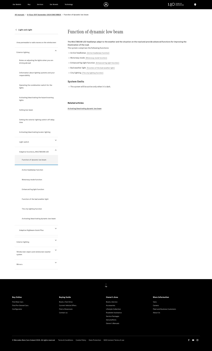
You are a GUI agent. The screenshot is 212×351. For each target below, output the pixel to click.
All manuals (19, 15)
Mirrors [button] (19, 264)
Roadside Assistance (114, 312)
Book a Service (111, 302)
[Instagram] (197, 340)
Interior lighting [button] (23, 242)
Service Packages (112, 316)
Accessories (110, 305)
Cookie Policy (81, 340)
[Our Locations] (195, 4)
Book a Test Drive (66, 302)
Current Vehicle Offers (67, 305)
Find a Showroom (66, 309)
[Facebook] (188, 340)
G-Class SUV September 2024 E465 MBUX (44, 15)
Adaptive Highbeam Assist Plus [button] (31, 230)
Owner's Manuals (112, 323)
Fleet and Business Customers (164, 309)
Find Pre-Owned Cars (20, 305)
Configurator (17, 309)
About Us (156, 312)
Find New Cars (17, 302)
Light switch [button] (24, 142)
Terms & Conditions (65, 340)
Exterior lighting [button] (23, 52)
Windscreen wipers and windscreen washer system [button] (34, 253)
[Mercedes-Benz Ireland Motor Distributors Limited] (106, 4)
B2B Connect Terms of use (114, 340)
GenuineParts (111, 320)
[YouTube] (193, 340)
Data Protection (95, 340)
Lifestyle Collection (113, 309)
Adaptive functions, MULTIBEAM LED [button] (34, 152)
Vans (155, 302)
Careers (156, 305)
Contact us (63, 312)
